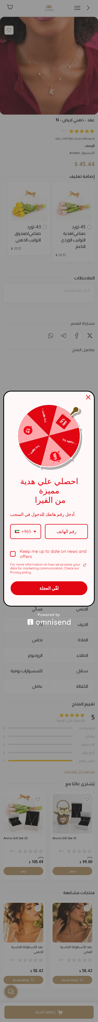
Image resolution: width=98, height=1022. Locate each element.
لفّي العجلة (49, 588)
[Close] (88, 397)
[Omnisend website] (49, 619)
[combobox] (25, 531)
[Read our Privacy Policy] (84, 565)
